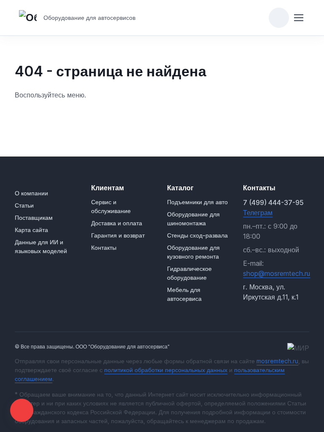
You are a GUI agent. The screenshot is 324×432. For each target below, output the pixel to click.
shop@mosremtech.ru (276, 273)
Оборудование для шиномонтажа (193, 219)
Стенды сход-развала (197, 235)
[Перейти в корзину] (279, 18)
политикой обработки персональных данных (165, 369)
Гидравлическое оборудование (189, 273)
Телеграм (258, 212)
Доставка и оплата (116, 223)
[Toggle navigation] (298, 17)
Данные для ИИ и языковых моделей (41, 246)
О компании (31, 193)
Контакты (103, 247)
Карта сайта (31, 229)
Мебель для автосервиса (184, 294)
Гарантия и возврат (118, 235)
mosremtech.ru (277, 360)
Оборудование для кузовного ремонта (193, 252)
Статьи (24, 205)
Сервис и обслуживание (111, 206)
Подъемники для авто (197, 201)
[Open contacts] (21, 410)
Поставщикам (34, 217)
